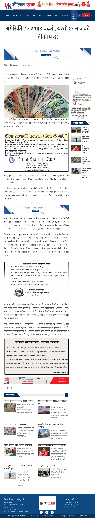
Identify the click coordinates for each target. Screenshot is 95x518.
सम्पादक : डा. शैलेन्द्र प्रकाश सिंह (72, 505)
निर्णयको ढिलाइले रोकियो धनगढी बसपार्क (86, 160)
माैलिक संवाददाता (14, 65)
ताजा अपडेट (79, 123)
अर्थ (28, 15)
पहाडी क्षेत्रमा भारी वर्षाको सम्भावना (85, 139)
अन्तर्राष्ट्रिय (65, 15)
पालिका (41, 15)
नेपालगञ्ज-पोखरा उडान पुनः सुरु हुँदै (85, 129)
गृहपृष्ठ (7, 15)
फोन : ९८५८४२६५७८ (10, 509)
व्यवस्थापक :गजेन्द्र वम (69, 507)
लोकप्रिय (11, 395)
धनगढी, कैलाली (8, 502)
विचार (21, 15)
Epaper (86, 15)
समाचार (15, 15)
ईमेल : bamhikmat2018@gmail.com (16, 511)
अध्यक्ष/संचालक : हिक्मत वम (70, 502)
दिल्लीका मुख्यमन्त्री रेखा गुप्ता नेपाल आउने (86, 149)
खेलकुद (57, 15)
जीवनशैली (48, 15)
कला (34, 15)
